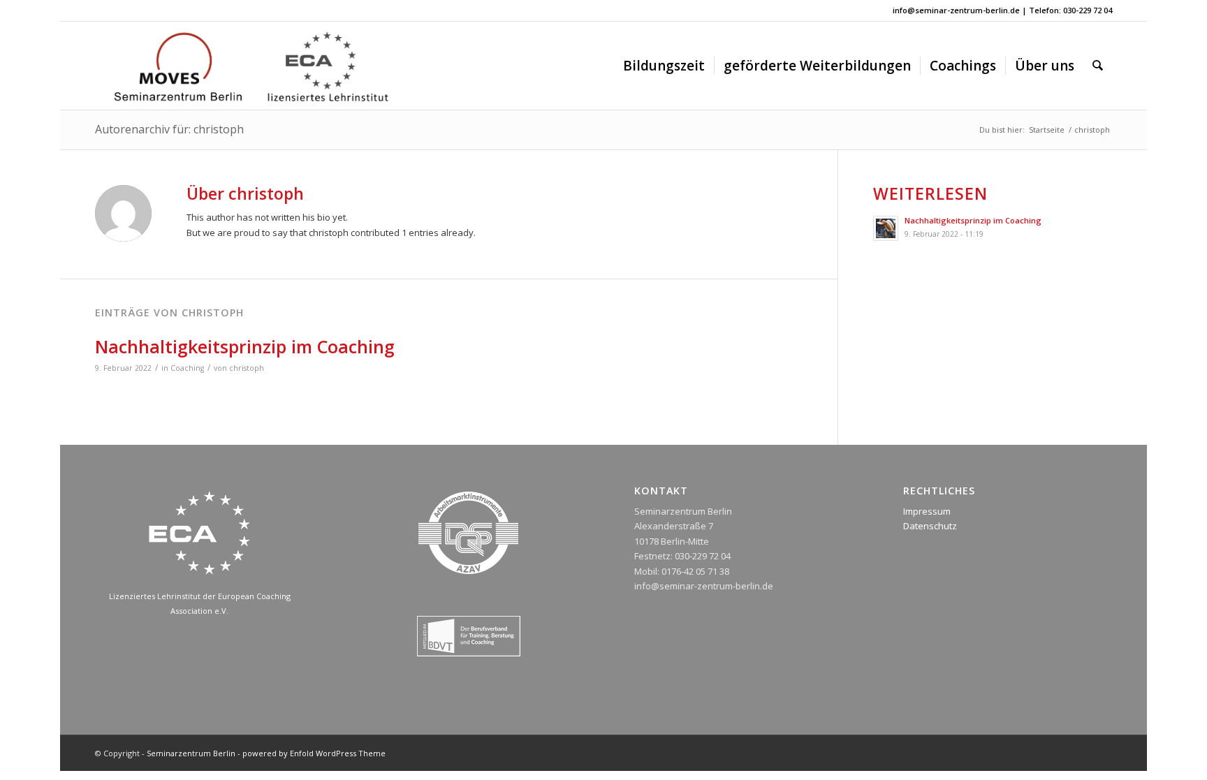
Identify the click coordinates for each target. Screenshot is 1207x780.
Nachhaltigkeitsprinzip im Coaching (245, 346)
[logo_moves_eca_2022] (251, 66)
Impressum (927, 511)
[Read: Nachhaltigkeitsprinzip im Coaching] (885, 228)
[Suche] (1097, 66)
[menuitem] (664, 66)
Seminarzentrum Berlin (191, 753)
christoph (246, 368)
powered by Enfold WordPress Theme (314, 753)
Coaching (187, 368)
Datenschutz (930, 526)
